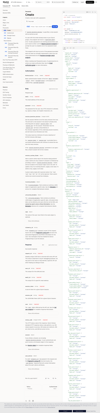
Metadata (53, 187)
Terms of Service (51, 407)
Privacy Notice (29, 407)
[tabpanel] (79, 229)
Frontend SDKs (16, 6)
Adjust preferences (79, 411)
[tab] (64, 48)
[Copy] (50, 27)
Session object (32, 345)
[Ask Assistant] (95, 12)
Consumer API (6, 6)
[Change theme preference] (96, 2)
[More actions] (36, 21)
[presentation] (79, 229)
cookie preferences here (75, 405)
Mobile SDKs (25, 6)
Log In (82, 2)
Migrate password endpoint (49, 43)
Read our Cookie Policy (91, 411)
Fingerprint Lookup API (42, 232)
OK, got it (65, 411)
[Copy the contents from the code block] (93, 12)
